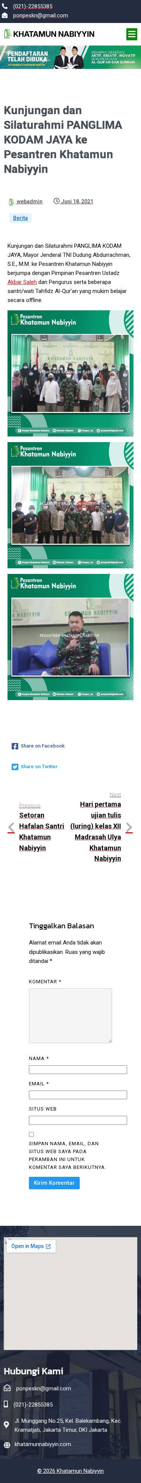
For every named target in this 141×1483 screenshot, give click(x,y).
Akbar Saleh (22, 282)
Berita (20, 218)
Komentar (45, 981)
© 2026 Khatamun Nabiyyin (70, 1471)
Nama (39, 1058)
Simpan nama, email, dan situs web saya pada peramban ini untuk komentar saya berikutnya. (67, 1155)
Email (39, 1083)
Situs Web (43, 1109)
